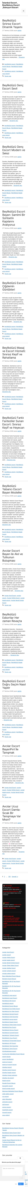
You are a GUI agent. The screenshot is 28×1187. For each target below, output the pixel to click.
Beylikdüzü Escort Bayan (10, 1006)
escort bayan (6, 1056)
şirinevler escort (7, 1102)
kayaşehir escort (7, 1086)
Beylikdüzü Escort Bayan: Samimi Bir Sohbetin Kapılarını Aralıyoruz (13, 218)
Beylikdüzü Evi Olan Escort (10, 1011)
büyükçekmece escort (9, 1051)
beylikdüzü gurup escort (9, 1019)
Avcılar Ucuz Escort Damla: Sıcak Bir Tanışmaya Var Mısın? (11, 813)
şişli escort (5, 1104)
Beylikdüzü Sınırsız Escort (10, 1030)
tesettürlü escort (7, 1110)
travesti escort (6, 1112)
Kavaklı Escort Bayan (8, 1083)
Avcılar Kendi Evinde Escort (10, 963)
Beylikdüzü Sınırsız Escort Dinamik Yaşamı (12, 24)
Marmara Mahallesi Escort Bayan (12, 1091)
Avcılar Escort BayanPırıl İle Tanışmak (11, 749)
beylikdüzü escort (10, 64)
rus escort (5, 1096)
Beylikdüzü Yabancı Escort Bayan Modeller (12, 489)
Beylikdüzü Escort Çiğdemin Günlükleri (13, 286)
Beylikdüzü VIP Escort (9, 1043)
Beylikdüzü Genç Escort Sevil (12, 87)
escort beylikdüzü (7, 1059)
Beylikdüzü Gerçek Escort (10, 1014)
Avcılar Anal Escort (10, 595)
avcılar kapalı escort (8, 960)
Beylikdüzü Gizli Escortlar (10, 1017)
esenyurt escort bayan (9, 1064)
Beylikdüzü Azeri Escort (9, 998)
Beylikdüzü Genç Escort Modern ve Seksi (13, 150)
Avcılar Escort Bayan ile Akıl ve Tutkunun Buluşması (12, 555)
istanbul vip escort (8, 1078)
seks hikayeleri (7, 1099)
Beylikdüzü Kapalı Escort (10, 1022)
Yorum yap (7, 76)
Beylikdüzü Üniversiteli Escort (11, 1040)
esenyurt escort (7, 1062)
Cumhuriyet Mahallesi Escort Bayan (13, 1054)
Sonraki (15, 876)
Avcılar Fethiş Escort (13, 598)
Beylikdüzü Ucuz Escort (9, 1038)
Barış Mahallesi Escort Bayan (11, 976)
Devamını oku (14, 121)
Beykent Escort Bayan (9, 979)
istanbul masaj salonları (9, 1075)
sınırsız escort (6, 1107)
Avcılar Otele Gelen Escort (10, 965)
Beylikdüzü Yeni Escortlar (10, 1046)
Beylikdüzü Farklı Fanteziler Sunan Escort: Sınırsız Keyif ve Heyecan (13, 422)
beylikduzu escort (10, 71)
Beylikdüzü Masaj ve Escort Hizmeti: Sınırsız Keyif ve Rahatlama (14, 352)
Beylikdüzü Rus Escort (9, 1027)
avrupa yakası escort (8, 973)
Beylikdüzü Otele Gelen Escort (11, 1025)
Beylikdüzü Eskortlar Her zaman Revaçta (12, 618)
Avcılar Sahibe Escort (9, 968)
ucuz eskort (6, 1115)
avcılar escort (6, 955)
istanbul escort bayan (9, 1070)
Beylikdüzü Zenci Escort (9, 1048)
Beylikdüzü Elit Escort (9, 1001)
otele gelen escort (8, 1094)
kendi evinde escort (8, 1088)
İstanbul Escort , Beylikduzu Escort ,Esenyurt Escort (11, 5)
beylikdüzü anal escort (9, 995)
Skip (16, 1183)
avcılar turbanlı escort (9, 971)
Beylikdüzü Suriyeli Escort (10, 1032)
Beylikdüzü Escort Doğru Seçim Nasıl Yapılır (14, 684)
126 (9, 876)
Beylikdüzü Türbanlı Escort (10, 1035)
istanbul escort (7, 1067)
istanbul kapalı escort (9, 1072)
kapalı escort (6, 1080)
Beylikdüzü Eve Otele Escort (11, 1009)
